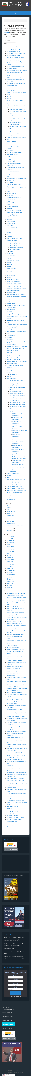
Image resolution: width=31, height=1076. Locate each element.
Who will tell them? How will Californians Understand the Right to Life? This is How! (17, 656)
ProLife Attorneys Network (13, 279)
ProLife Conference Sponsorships (18, 49)
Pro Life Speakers (11, 275)
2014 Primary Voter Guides (13, 59)
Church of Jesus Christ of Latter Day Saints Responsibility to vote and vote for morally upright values (17, 613)
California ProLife (11, 523)
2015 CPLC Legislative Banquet (14, 61)
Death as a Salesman (12, 158)
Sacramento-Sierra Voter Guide (17, 395)
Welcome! (9, 808)
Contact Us (9, 148)
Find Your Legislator (12, 193)
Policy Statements (11, 268)
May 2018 (9, 544)
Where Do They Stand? (12, 811)
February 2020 (10, 536)
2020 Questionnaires (12, 68)
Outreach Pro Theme (17, 1070)
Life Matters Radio (11, 229)
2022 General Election (12, 74)
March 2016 (10, 568)
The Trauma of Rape (12, 363)
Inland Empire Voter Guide (16, 385)
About (8, 94)
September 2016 (11, 564)
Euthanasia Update (11, 787)
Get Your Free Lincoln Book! (14, 197)
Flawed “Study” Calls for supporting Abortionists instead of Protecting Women (15, 651)
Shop (8, 322)
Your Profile (10, 497)
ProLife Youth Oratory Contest (14, 285)
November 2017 (11, 548)
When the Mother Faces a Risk (14, 486)
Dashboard (9, 156)
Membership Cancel (15, 243)
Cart (8, 139)
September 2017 (11, 551)
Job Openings (10, 214)
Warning (9, 475)
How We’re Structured (12, 206)
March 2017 (10, 557)
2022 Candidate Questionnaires (14, 72)
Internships (9, 208)
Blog (8, 103)
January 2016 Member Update (14, 212)
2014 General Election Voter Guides (15, 57)
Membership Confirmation (16, 247)
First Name (15, 975)
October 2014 (10, 581)
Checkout (9, 143)
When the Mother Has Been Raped (15, 488)
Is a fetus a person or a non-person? (15, 210)
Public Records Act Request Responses (16, 294)
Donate (8, 173)
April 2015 (9, 578)
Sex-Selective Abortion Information (15, 320)
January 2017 (10, 561)
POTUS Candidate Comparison (14, 692)
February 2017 (10, 559)
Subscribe (9, 337)
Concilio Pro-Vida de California (14, 146)
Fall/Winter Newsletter (12, 815)
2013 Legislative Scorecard (13, 55)
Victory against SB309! (12, 645)
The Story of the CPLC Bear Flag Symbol (17, 361)
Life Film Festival (11, 223)
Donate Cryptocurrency (12, 174)
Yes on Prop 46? (10, 496)
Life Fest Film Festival (12, 813)
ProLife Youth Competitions (13, 281)
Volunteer (9, 372)
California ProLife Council (15, 5)
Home (8, 204)
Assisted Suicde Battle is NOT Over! (16, 716)
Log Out (9, 232)
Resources (9, 311)
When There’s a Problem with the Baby (16, 490)
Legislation (9, 219)
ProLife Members (11, 511)
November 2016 (11, 563)
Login (8, 234)
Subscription (10, 339)
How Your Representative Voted (15, 823)
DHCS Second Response (13, 161)
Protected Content (11, 292)
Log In (8, 230)
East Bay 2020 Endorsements (19, 425)
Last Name (15, 979)
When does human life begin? (14, 484)
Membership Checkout (15, 245)
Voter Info (9, 410)
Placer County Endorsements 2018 (18, 117)
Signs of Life (10, 329)
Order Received (10, 257)
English (7, 1074)
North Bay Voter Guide (15, 391)
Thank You (9, 352)
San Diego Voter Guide (15, 397)
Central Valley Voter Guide (16, 382)
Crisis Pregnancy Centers (13, 154)
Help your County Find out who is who (16, 201)
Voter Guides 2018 (11, 378)
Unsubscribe (10, 370)
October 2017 (10, 550)
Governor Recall (11, 199)
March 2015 (10, 579)
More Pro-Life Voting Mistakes (14, 759)
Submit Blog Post (11, 335)
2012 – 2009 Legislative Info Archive (16, 53)
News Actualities (11, 255)
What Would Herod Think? (13, 806)
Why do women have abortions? (14, 492)
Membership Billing (14, 242)
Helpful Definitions (11, 202)
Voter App (9, 376)
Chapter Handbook (11, 141)
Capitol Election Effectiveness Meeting (16, 137)
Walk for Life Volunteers (13, 473)
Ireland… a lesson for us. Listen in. (15, 629)
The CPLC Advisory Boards (13, 359)
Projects (9, 277)
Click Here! (9, 643)
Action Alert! (13, 471)
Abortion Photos (11, 87)
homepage (6, 32)
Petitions (9, 266)
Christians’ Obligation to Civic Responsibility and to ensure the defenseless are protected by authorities (16, 623)
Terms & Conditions (11, 344)
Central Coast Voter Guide (16, 380)
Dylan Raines (10, 528)
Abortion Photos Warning (13, 89)
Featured (9, 507)
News (8, 509)
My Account (10, 253)
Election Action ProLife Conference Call (16, 178)
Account (9, 96)
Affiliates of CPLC (14, 374)
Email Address (15, 983)
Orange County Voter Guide (16, 393)
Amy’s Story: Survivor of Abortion (15, 100)
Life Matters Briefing (12, 227)
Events (8, 189)
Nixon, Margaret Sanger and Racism (15, 800)
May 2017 (9, 553)
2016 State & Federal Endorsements (15, 66)
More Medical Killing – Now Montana (16, 778)
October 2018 (10, 542)
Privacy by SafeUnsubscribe (15, 996)
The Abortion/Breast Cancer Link (15, 357)
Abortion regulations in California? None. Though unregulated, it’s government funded (17, 602)
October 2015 (10, 572)
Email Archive (10, 182)
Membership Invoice (15, 249)
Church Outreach (11, 145)
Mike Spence (10, 530)
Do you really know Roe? (13, 171)
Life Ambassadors (11, 221)
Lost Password (10, 236)
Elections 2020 (10, 180)
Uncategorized (10, 515)
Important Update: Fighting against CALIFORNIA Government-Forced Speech (15, 636)
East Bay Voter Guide (15, 384)
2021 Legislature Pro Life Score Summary (17, 70)
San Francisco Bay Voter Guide (17, 402)
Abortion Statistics (11, 90)
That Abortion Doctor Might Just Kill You (17, 772)
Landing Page (10, 217)
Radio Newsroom (11, 298)
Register (9, 300)
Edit (8, 176)
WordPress (16, 1072)
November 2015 (11, 570)
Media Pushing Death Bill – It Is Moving (16, 731)
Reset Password (11, 309)
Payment (9, 262)
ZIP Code (15, 987)
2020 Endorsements (14, 412)
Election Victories (11, 627)
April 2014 (9, 585)
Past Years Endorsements (13, 260)
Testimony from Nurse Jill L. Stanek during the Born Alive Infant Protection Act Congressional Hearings (17, 348)
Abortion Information (12, 85)
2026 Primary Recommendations (15, 77)
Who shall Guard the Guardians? (14, 660)
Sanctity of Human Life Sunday (14, 314)
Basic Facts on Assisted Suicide (14, 102)
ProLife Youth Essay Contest (14, 283)
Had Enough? (10, 765)
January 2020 (10, 538)
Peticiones (9, 264)
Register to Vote (11, 303)
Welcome (9, 477)
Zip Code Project (11, 499)
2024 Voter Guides (11, 75)
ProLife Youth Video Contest (14, 286)
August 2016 (10, 566)
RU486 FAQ (10, 313)
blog (8, 505)
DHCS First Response (12, 159)
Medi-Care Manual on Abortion (14, 238)
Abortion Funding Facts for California (16, 83)
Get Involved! (10, 195)
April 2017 (9, 555)
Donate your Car (8, 1024)
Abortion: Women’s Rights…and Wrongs (16, 92)
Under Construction (11, 369)
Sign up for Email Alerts (12, 328)
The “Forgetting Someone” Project (15, 356)
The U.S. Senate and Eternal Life (14, 782)
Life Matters (10, 225)
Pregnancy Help (11, 273)
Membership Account (12, 240)
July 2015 (9, 576)
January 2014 (10, 587)
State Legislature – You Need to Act (15, 671)
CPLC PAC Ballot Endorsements (14, 152)
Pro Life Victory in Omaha (13, 647)
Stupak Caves (10, 767)
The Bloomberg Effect (12, 606)
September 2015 (11, 574)
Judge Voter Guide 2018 (13, 215)
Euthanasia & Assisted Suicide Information (17, 187)
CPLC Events (10, 150)
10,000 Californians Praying (13, 51)
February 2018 (10, 546)
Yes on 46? (9, 494)
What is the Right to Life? (13, 482)
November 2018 (11, 540)
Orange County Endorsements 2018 (18, 115)
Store (8, 333)
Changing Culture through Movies (15, 666)
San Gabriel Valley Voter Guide (17, 404)
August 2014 (10, 583)
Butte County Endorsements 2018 (18, 109)
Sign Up (11, 251)
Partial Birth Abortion (12, 258)
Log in (21, 1072)
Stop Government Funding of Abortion (16, 331)
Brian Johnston (10, 521)
